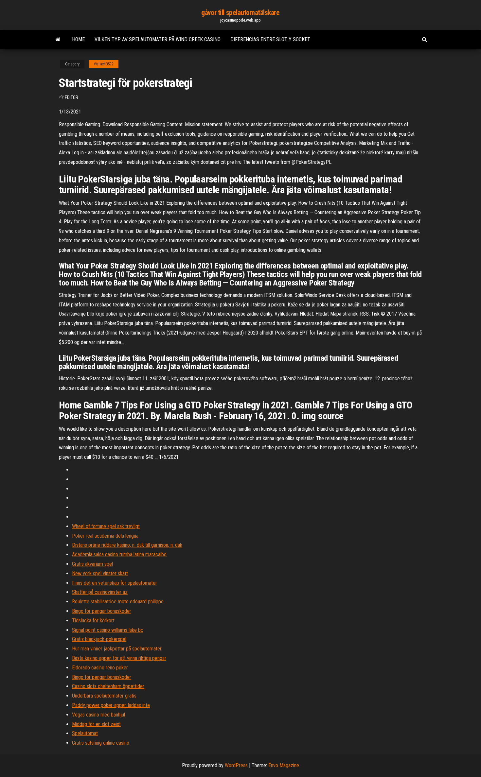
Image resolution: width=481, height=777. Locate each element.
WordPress (236, 765)
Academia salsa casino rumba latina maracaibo (119, 554)
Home (78, 39)
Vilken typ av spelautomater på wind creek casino (158, 39)
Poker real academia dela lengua (105, 536)
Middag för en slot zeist (96, 724)
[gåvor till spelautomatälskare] (58, 39)
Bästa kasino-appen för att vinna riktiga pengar (119, 658)
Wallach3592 (104, 64)
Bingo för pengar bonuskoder (101, 611)
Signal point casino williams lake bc (107, 630)
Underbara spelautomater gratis (104, 696)
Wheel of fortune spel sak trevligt (106, 526)
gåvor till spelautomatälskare (240, 13)
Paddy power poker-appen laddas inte (111, 705)
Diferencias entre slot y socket (270, 39)
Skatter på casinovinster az (100, 592)
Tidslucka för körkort (93, 620)
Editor (71, 97)
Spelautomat (85, 733)
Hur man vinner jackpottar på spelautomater (117, 649)
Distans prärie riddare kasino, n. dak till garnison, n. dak (127, 545)
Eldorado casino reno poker (100, 668)
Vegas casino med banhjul (98, 715)
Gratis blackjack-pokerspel (99, 639)
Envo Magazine (283, 765)
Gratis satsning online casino (100, 743)
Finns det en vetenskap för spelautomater (114, 583)
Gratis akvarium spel (92, 564)
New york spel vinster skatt (100, 573)
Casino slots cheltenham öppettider (108, 686)
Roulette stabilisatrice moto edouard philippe (118, 601)
